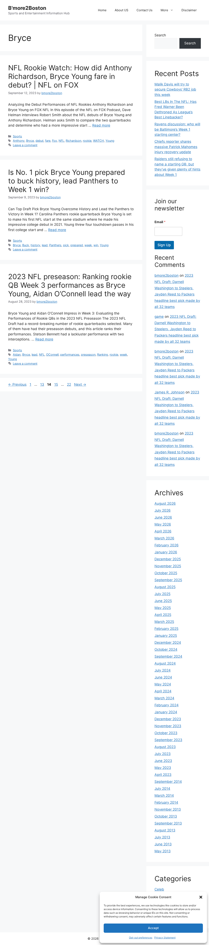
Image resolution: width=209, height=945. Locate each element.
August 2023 (165, 747)
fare (47, 140)
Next (80, 384)
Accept (153, 928)
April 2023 (163, 775)
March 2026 (164, 538)
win (95, 245)
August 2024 (165, 663)
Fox (54, 140)
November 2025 (168, 566)
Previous (17, 384)
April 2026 (163, 531)
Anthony (18, 140)
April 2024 (163, 691)
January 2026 (166, 552)
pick (66, 245)
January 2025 (166, 636)
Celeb (159, 889)
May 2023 (163, 768)
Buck (25, 245)
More (164, 10)
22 (69, 384)
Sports (17, 136)
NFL (61, 140)
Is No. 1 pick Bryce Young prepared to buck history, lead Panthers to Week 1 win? (66, 181)
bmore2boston (167, 275)
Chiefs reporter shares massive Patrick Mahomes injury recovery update (176, 146)
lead (45, 245)
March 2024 (164, 698)
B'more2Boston (27, 8)
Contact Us (144, 10)
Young (110, 140)
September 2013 (168, 823)
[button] (201, 897)
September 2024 (168, 656)
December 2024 (168, 642)
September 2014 (168, 782)
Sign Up (164, 245)
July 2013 (162, 837)
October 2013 (166, 816)
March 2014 (164, 795)
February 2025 (166, 629)
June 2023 (163, 761)
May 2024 (163, 684)
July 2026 (163, 510)
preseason (88, 354)
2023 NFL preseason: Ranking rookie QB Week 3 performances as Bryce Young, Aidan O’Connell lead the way (69, 285)
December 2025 (168, 559)
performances (69, 354)
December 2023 (168, 719)
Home (102, 10)
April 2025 (163, 615)
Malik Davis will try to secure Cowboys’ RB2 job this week (175, 89)
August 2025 (165, 587)
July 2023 (163, 754)
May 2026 (163, 524)
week (88, 245)
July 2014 (162, 789)
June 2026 (163, 517)
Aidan (17, 354)
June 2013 (163, 844)
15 (56, 384)
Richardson (73, 140)
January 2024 (166, 712)
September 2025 (168, 580)
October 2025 (166, 573)
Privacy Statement (165, 937)
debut (39, 140)
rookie (87, 140)
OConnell (52, 354)
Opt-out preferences (140, 937)
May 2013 (163, 851)
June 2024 (163, 677)
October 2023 (166, 733)
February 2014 (166, 802)
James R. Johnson (170, 392)
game (159, 317)
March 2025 (164, 622)
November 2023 (168, 726)
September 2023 (168, 740)
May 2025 (163, 608)
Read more (101, 125)
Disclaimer (189, 10)
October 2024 (166, 649)
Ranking (102, 354)
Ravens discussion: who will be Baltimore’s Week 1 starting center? (177, 129)
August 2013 (165, 830)
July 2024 (163, 670)
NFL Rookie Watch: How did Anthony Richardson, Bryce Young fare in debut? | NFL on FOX (70, 76)
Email (160, 222)
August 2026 (165, 503)
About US (121, 10)
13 (42, 384)
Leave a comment (25, 145)
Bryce (30, 140)
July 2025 (162, 594)
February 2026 (167, 545)
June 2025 (163, 601)
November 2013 (168, 809)
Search (160, 35)
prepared (76, 245)
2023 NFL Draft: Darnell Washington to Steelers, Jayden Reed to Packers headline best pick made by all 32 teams (177, 329)
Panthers (55, 245)
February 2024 (167, 705)
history (35, 245)
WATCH (98, 140)
